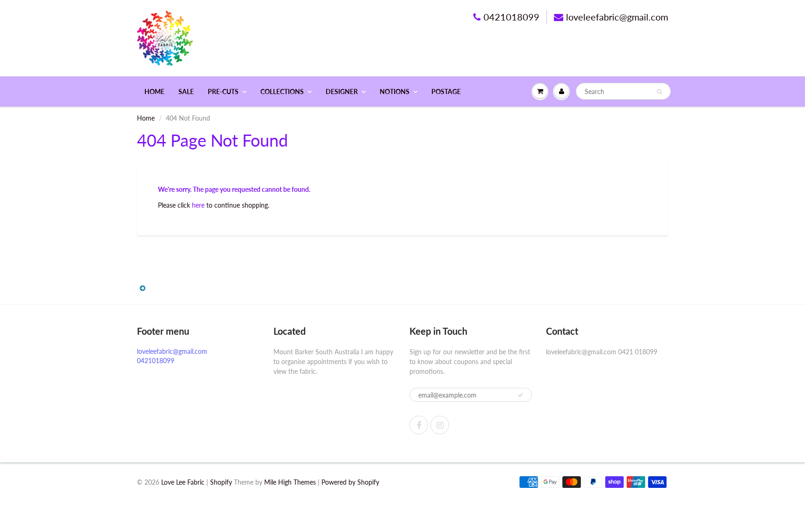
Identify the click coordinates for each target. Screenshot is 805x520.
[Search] (659, 91)
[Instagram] (439, 425)
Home (154, 91)
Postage (446, 91)
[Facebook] (418, 425)
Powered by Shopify (350, 482)
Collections (282, 91)
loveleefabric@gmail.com (617, 16)
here (198, 205)
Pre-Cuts (223, 91)
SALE (186, 91)
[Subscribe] (520, 395)
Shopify (221, 482)
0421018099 (511, 16)
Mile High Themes (290, 482)
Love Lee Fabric (183, 482)
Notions (394, 91)
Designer (342, 91)
